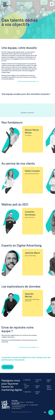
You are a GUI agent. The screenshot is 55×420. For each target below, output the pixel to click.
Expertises (27, 379)
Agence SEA (49, 380)
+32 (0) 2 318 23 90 (16, 408)
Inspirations (28, 391)
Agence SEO (38, 386)
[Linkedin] (45, 412)
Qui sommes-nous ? (26, 386)
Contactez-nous (39, 380)
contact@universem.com (18, 406)
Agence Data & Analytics (49, 387)
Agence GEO (38, 392)
